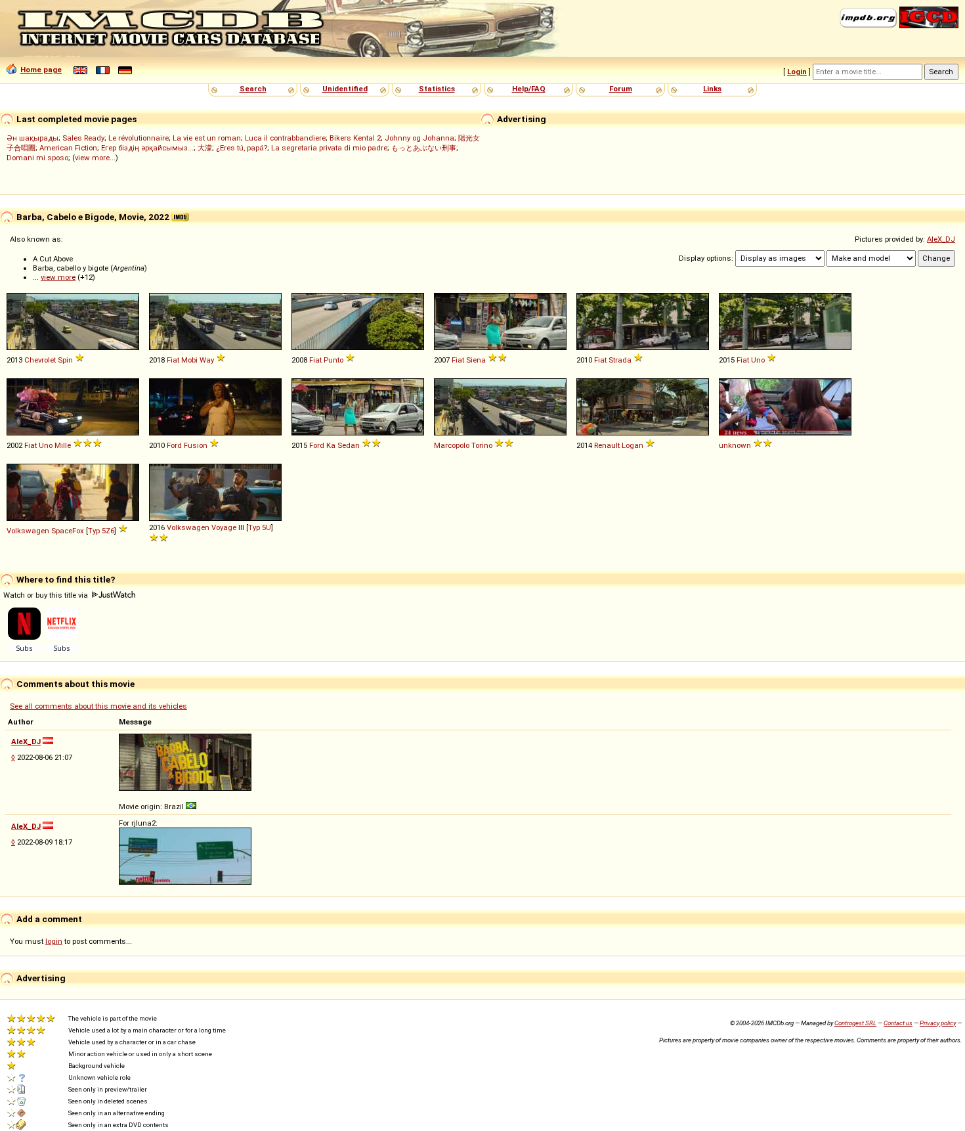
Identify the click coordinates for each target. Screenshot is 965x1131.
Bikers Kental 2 (355, 138)
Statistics (437, 88)
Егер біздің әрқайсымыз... (147, 147)
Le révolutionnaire (138, 138)
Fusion (195, 445)
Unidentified (345, 88)
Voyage (223, 527)
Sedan (348, 445)
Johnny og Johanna (419, 138)
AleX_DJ (941, 239)
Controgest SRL (855, 1023)
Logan (632, 445)
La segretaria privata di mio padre (329, 147)
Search (253, 88)
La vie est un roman (207, 138)
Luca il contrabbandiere (285, 138)
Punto (333, 360)
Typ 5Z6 (101, 530)
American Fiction (68, 147)
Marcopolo (451, 445)
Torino (481, 445)
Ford (174, 445)
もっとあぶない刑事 (423, 147)
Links (712, 88)
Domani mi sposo (37, 157)
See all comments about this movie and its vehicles (98, 706)
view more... (95, 157)
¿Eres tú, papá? (241, 147)
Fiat (173, 360)
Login (797, 71)
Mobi (189, 360)
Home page (41, 69)
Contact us (898, 1023)
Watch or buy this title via (46, 595)
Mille (62, 445)
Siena (476, 360)
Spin (65, 360)
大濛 (205, 147)
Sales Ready (83, 138)
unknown (735, 445)
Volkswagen (28, 530)
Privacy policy (938, 1023)
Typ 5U (259, 527)
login (53, 941)
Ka (330, 445)
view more (58, 277)
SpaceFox (67, 530)
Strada (620, 360)
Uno (758, 360)
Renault (607, 445)
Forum (620, 88)
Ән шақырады (32, 138)
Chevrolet (40, 360)
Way (207, 360)
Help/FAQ (529, 88)
